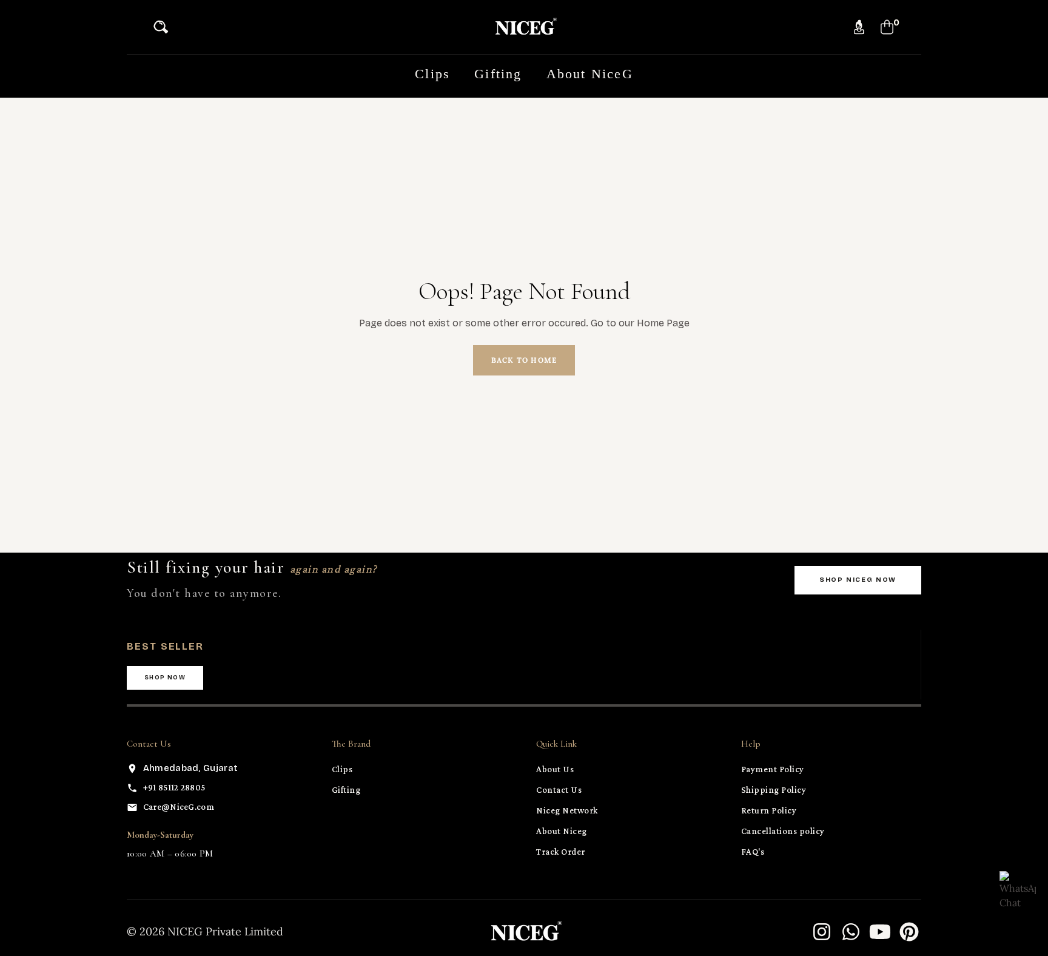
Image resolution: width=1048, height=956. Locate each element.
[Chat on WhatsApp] (1017, 889)
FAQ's (753, 852)
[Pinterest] (909, 932)
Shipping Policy (774, 790)
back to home (524, 360)
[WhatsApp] (851, 932)
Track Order (560, 852)
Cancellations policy (783, 831)
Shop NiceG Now (857, 580)
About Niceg (561, 831)
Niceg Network (567, 810)
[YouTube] (880, 932)
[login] (859, 27)
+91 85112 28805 (174, 787)
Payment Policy (772, 769)
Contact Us (559, 790)
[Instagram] (822, 932)
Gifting (346, 790)
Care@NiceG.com (178, 807)
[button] (164, 27)
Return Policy (769, 810)
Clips (342, 769)
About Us (555, 769)
